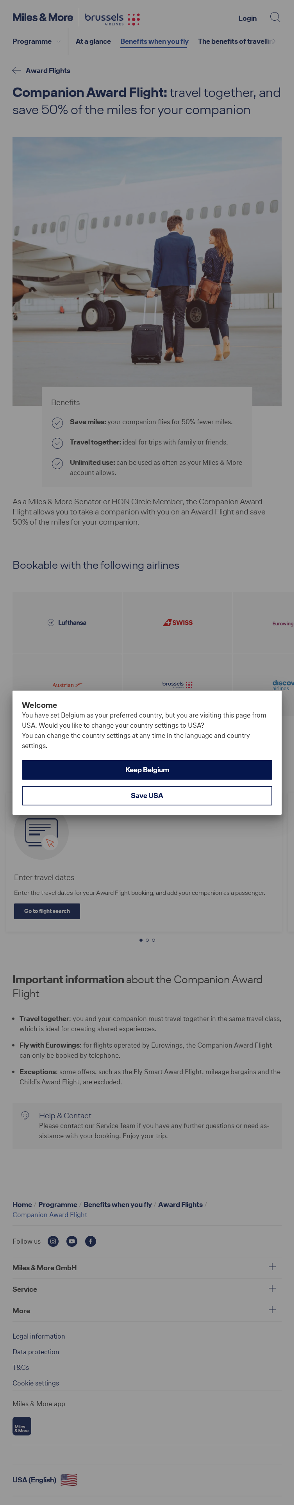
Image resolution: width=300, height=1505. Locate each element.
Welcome (39, 705)
